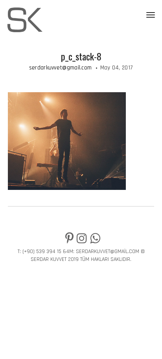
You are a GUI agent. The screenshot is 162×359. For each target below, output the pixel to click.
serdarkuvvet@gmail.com (60, 67)
